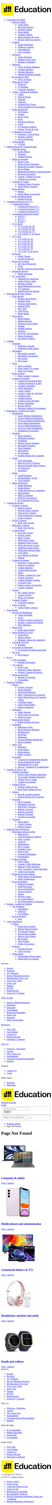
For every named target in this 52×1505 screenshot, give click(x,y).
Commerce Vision (17, 1477)
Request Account (8, 1102)
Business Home (13, 1124)
